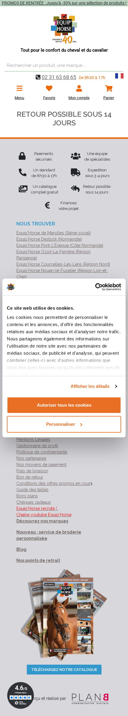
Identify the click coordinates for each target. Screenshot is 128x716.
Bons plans (27, 496)
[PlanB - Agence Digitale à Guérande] (87, 698)
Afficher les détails (90, 386)
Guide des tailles (32, 489)
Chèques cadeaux (33, 502)
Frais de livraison (32, 470)
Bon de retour (29, 477)
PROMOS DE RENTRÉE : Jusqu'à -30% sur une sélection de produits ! (64, 3)
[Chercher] (118, 66)
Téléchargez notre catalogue (64, 669)
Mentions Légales (33, 439)
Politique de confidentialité (41, 452)
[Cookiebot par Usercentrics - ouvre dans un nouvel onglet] (95, 287)
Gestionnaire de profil (37, 445)
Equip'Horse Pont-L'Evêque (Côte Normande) (59, 245)
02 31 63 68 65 (59, 77)
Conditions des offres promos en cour (53, 483)
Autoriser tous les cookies (64, 405)
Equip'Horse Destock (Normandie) (49, 239)
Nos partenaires (31, 458)
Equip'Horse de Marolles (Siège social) (53, 233)
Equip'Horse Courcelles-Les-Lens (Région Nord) (63, 264)
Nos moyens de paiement (41, 464)
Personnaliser (60, 424)
